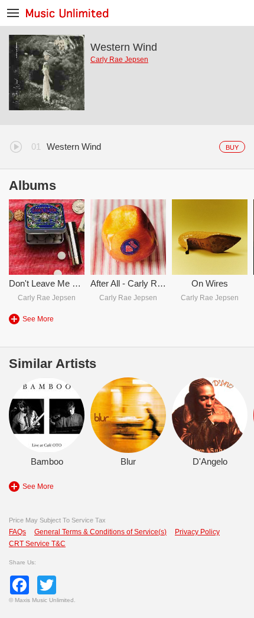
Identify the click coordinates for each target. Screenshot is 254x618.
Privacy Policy (197, 532)
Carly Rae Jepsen (119, 59)
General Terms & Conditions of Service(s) (100, 532)
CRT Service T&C (37, 544)
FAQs (17, 532)
